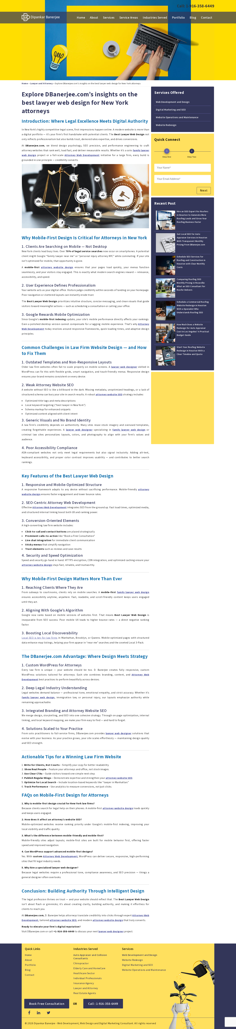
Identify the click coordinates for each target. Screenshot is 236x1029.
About (94, 17)
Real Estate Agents (84, 993)
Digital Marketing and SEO (171, 109)
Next (203, 190)
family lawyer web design (133, 592)
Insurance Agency (83, 983)
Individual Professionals (87, 978)
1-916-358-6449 (200, 6)
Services (109, 17)
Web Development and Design (172, 101)
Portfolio (178, 17)
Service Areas (128, 17)
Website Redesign (166, 125)
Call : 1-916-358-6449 (103, 1004)
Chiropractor (81, 963)
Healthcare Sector (84, 973)
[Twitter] (48, 1012)
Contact (206, 17)
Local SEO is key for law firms (39, 637)
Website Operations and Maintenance (177, 117)
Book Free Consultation (46, 1004)
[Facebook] (29, 1012)
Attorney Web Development (60, 856)
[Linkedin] (38, 1012)
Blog (193, 17)
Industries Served (155, 17)
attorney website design (57, 267)
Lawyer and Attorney (41, 83)
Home (81, 17)
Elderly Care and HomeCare (89, 968)
